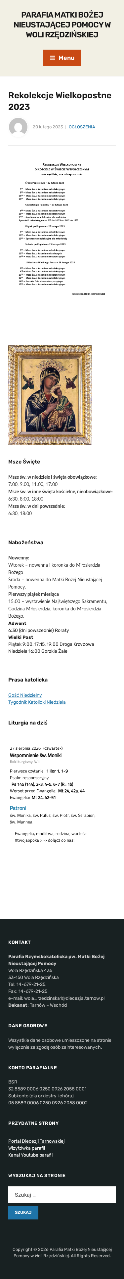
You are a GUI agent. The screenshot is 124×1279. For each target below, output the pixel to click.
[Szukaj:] (62, 1194)
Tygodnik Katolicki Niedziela (37, 702)
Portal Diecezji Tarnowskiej (36, 1141)
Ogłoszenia (82, 126)
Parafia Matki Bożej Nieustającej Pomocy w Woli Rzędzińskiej (62, 24)
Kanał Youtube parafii (30, 1155)
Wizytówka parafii (26, 1148)
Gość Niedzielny (25, 695)
